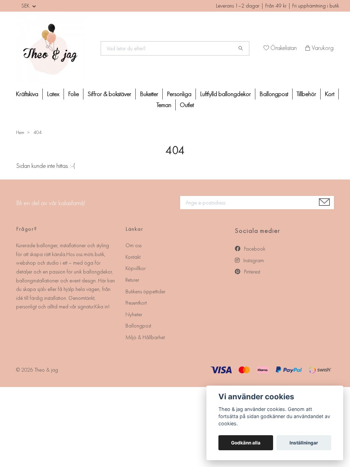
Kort (329, 94)
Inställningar (304, 442)
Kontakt (132, 257)
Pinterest (251, 271)
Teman (164, 105)
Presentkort (136, 302)
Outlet (187, 105)
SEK (26, 5)
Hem (20, 132)
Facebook (254, 248)
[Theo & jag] (54, 48)
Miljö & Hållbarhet (145, 337)
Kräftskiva (27, 94)
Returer (132, 279)
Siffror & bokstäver (109, 94)
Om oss (133, 245)
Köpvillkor (135, 268)
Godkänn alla (245, 442)
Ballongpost (273, 94)
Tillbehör (306, 94)
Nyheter (133, 314)
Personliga (179, 94)
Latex (53, 94)
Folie (73, 94)
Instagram (253, 260)
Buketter (149, 94)
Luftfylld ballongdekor (225, 94)
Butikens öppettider (145, 291)
